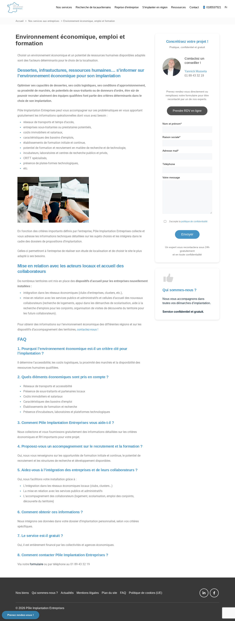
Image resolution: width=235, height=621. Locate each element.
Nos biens (22, 592)
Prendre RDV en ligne (187, 110)
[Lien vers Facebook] (214, 593)
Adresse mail (170, 150)
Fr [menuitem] (226, 7)
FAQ (123, 592)
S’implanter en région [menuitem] (154, 7)
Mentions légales (88, 592)
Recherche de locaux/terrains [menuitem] (93, 7)
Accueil (20, 21)
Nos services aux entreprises (43, 21)
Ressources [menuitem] (178, 7)
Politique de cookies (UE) (145, 592)
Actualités (67, 592)
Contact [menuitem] (194, 7)
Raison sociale (171, 137)
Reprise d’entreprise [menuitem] (127, 7)
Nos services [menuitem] (64, 7)
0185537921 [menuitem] (213, 7)
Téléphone (168, 164)
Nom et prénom (172, 123)
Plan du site (109, 592)
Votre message (171, 177)
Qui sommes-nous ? (45, 592)
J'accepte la (188, 221)
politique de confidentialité (194, 221)
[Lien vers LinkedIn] (204, 593)
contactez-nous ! (87, 329)
